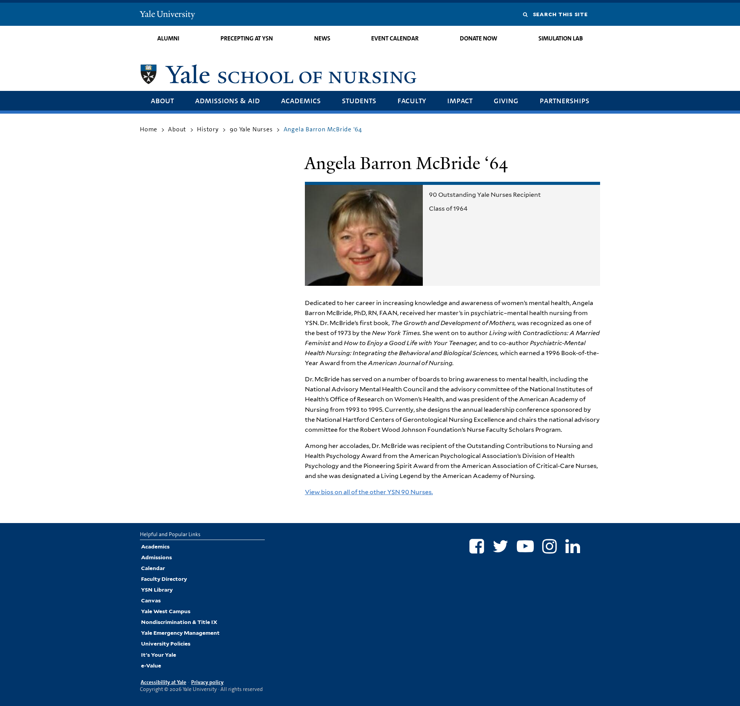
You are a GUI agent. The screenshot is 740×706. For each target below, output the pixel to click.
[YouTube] (525, 546)
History (208, 129)
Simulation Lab (560, 38)
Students (359, 100)
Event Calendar (395, 38)
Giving (506, 100)
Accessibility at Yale (163, 682)
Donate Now (478, 38)
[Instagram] (549, 546)
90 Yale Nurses (251, 129)
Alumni (168, 38)
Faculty (411, 100)
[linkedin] (572, 546)
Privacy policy (207, 682)
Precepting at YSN (246, 38)
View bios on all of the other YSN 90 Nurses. (369, 492)
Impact (460, 100)
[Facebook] (476, 546)
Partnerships (564, 100)
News (322, 38)
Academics (301, 100)
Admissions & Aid (227, 100)
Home (148, 129)
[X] (500, 546)
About (162, 100)
